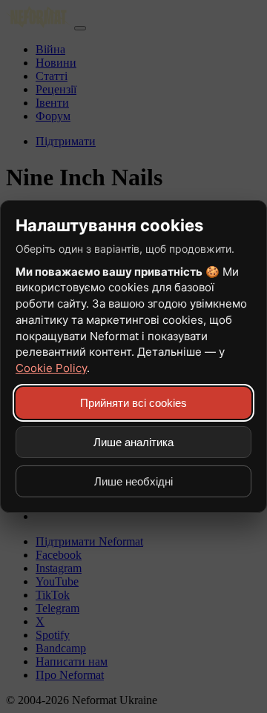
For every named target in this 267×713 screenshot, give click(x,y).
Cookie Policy (51, 368)
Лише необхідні (133, 481)
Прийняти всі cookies (133, 403)
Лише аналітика (133, 442)
